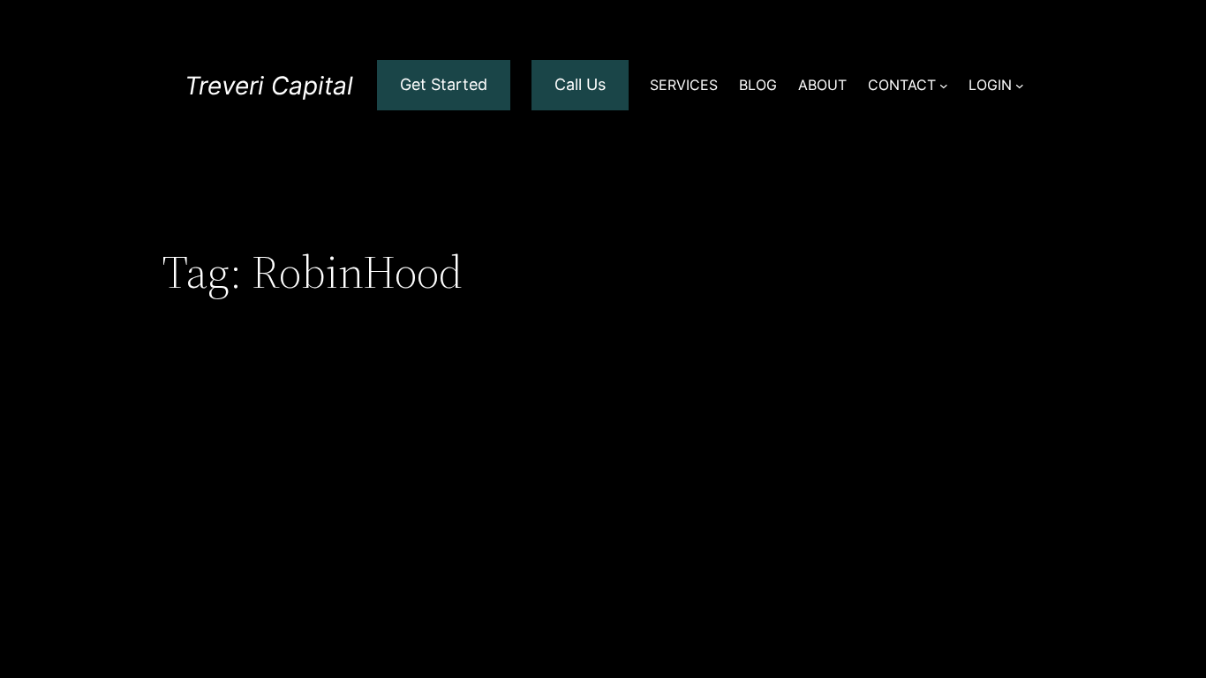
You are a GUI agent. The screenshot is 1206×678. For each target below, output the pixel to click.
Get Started (443, 84)
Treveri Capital (269, 86)
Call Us (580, 84)
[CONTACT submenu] (943, 85)
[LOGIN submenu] (1019, 85)
